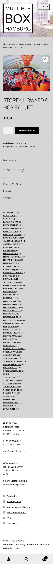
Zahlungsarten (14, 501)
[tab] (26, 160)
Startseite (11, 44)
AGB (9, 517)
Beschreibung (10, 160)
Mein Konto (9, 559)
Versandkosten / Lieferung (19, 507)
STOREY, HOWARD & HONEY (28, 44)
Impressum (12, 523)
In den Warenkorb (26, 130)
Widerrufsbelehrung (16, 512)
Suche (26, 559)
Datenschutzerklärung (14, 544)
